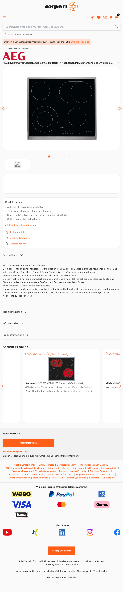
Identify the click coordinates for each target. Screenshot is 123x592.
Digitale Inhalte (46, 464)
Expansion (94, 477)
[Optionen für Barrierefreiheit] (92, 17)
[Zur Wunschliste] (99, 17)
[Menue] (4, 18)
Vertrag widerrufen (22, 471)
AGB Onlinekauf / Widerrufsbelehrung (25, 468)
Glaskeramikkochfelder (20, 34)
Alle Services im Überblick (60, 474)
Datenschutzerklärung (58, 468)
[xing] (35, 532)
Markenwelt (38, 474)
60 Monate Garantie (18, 474)
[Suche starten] (116, 27)
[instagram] (90, 532)
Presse (54, 477)
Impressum (78, 468)
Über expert (109, 477)
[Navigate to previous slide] (2, 386)
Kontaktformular (78, 471)
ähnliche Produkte (80, 41)
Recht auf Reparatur (100, 471)
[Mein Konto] (105, 17)
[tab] (49, 156)
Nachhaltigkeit (40, 477)
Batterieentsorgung (66, 464)
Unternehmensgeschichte (73, 477)
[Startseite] (5, 34)
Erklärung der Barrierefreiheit (102, 468)
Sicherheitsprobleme (45, 471)
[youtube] (7, 532)
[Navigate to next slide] (120, 386)
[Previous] (3, 108)
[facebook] (117, 532)
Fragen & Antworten (86, 474)
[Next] (120, 108)
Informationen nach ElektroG (93, 464)
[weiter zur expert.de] (15, 584)
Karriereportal (106, 474)
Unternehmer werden (19, 477)
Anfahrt (63, 471)
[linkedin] (62, 532)
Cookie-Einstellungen (24, 464)
